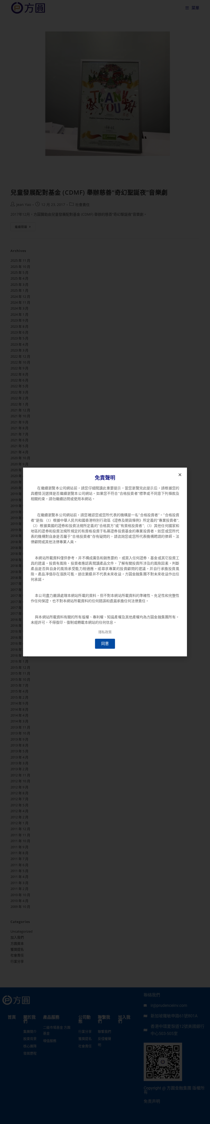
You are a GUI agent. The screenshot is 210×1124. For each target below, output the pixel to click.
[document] (105, 562)
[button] (180, 475)
